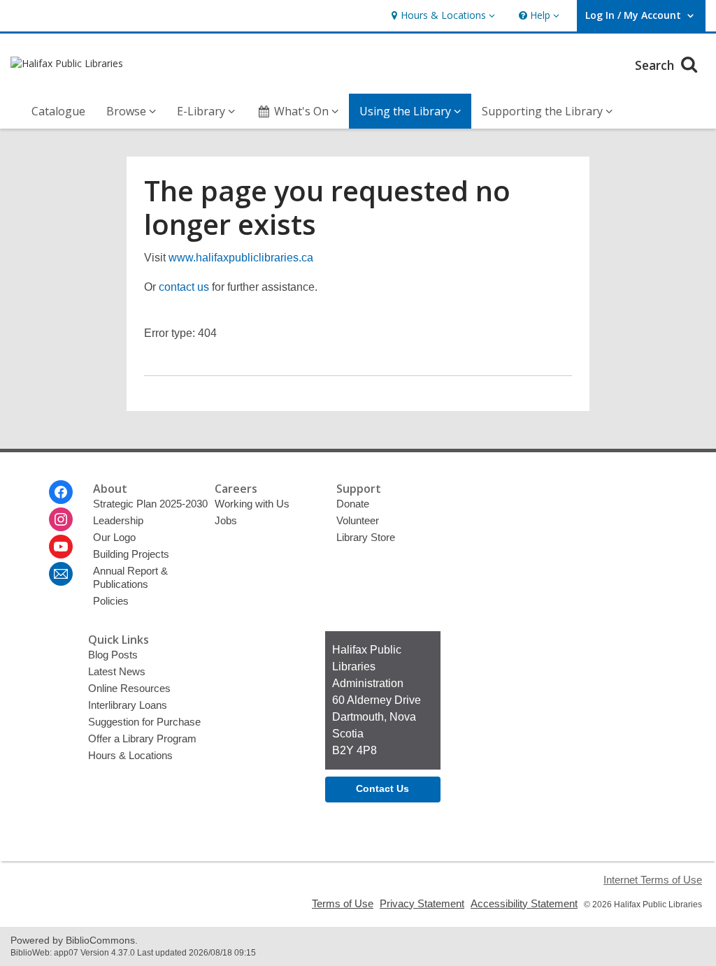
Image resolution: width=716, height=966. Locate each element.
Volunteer (357, 520)
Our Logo (114, 537)
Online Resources (129, 688)
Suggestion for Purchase (144, 722)
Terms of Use (342, 903)
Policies (111, 601)
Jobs (226, 520)
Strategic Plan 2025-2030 (150, 504)
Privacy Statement (422, 903)
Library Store (365, 537)
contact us (184, 287)
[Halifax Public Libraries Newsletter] (61, 574)
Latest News (116, 671)
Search (656, 65)
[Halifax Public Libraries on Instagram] (61, 519)
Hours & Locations (130, 755)
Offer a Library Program (142, 738)
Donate (352, 504)
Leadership (118, 520)
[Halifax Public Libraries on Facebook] (61, 492)
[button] (441, 15)
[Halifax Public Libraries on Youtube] (61, 546)
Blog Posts (113, 655)
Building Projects (131, 554)
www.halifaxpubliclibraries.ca (241, 258)
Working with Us (252, 504)
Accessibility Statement (524, 903)
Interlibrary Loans (127, 705)
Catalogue (58, 111)
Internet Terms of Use (652, 880)
